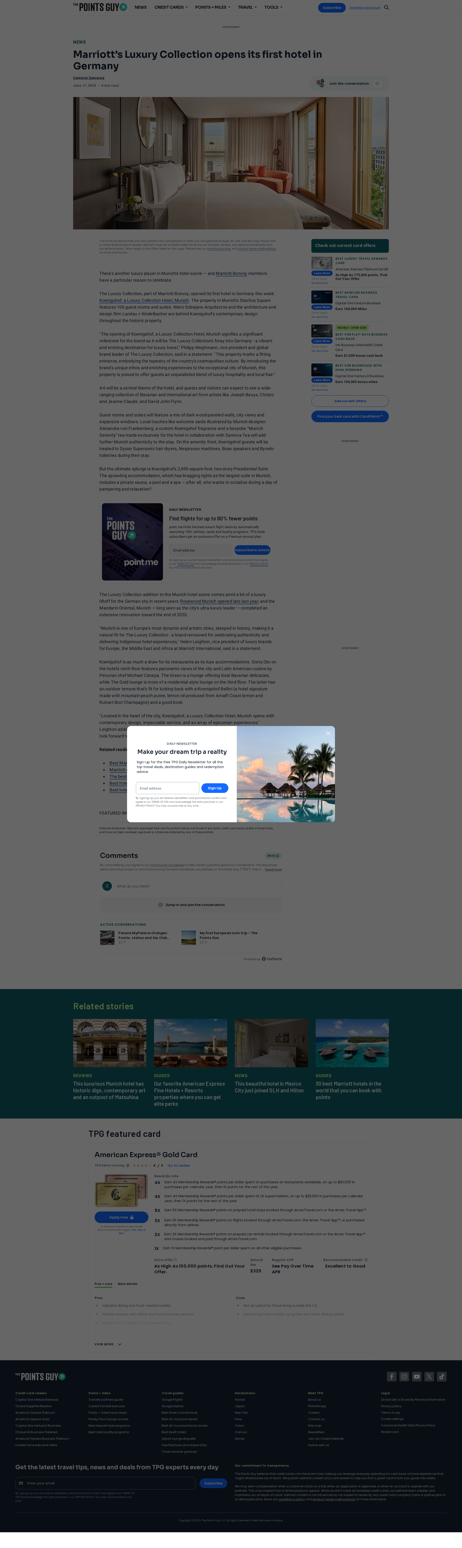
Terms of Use (160, 802)
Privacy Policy (145, 806)
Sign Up (215, 788)
